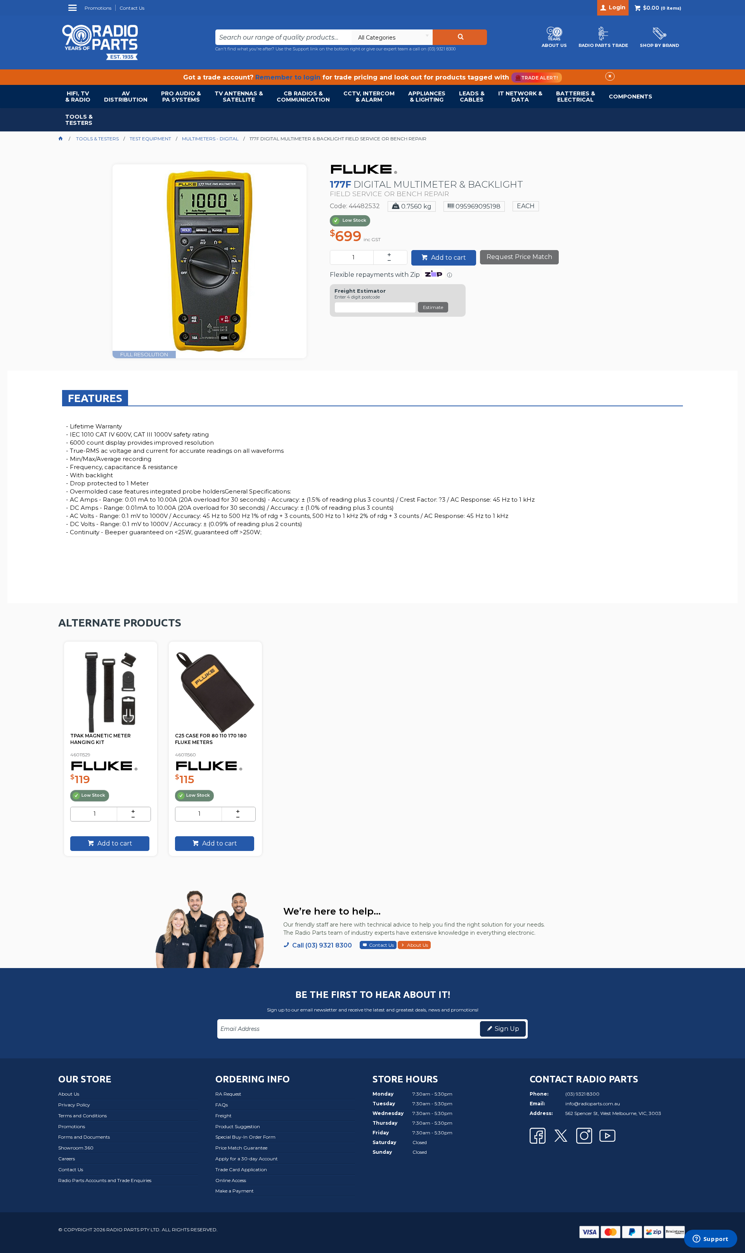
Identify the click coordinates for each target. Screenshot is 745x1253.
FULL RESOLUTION (144, 354)
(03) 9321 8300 (442, 49)
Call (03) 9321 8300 (322, 945)
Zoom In (218, 255)
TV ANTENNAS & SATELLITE (239, 96)
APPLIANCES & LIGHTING (426, 96)
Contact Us (381, 945)
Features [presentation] (95, 398)
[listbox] (392, 37)
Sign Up (507, 1028)
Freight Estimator (360, 291)
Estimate (433, 307)
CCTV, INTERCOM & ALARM (369, 96)
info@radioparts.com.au (592, 1103)
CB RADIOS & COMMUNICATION (303, 96)
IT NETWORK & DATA (520, 96)
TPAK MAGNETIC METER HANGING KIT (100, 739)
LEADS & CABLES (472, 96)
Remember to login (288, 77)
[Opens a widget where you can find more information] (710, 1239)
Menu (74, 11)
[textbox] (283, 37)
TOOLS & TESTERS (79, 119)
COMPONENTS (630, 96)
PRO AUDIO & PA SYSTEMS (181, 96)
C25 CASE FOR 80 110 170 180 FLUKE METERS (211, 739)
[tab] (95, 398)
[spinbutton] (353, 257)
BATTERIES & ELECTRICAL (575, 96)
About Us (417, 945)
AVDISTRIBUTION (125, 96)
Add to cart (448, 257)
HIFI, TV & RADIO (77, 96)
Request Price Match (519, 257)
